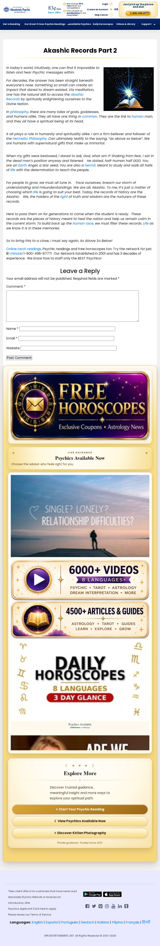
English (37, 922)
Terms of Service (40, 914)
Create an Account (97, 10)
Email (12, 338)
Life (146, 223)
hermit (90, 165)
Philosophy (38, 138)
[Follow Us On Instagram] (107, 906)
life (12, 170)
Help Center (101, 15)
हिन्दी (146, 922)
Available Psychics (80, 24)
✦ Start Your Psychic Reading (80, 809)
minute (16, 253)
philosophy (19, 111)
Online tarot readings (23, 248)
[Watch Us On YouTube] (113, 906)
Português (69, 922)
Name (12, 328)
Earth (22, 165)
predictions (73, 13)
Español (52, 922)
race (89, 223)
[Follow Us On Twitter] (94, 906)
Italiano (103, 922)
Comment (16, 286)
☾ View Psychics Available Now (80, 821)
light (64, 196)
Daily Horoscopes (103, 24)
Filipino (117, 922)
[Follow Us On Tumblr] (126, 906)
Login (105, 4)
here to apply (48, 908)
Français (132, 922)
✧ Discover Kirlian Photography (80, 833)
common (89, 116)
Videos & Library (125, 24)
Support (146, 24)
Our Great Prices (34, 24)
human (138, 116)
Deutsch (87, 922)
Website (13, 348)
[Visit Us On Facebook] (87, 906)
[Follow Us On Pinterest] (100, 906)
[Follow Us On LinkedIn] (120, 906)
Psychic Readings (55, 24)
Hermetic (20, 138)
